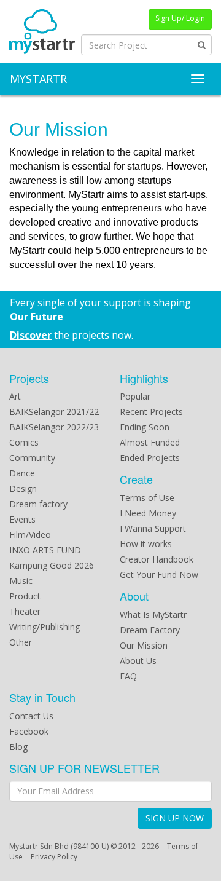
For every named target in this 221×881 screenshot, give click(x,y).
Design (23, 488)
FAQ (128, 676)
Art (15, 396)
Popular (135, 396)
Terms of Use (147, 498)
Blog (18, 747)
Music (21, 581)
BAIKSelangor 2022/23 (54, 427)
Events (22, 519)
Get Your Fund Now (159, 574)
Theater (25, 611)
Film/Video (30, 534)
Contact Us (31, 716)
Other (20, 642)
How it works (146, 544)
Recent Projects (151, 411)
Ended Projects (150, 458)
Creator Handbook (156, 559)
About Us (138, 660)
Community (32, 458)
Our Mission (144, 645)
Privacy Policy (54, 856)
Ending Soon (144, 427)
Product (25, 596)
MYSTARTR (38, 78)
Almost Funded (150, 442)
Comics (24, 442)
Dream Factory (150, 630)
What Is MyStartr (153, 614)
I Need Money (148, 513)
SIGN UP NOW (174, 818)
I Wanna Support (153, 528)
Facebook (28, 731)
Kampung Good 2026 (51, 565)
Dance (22, 473)
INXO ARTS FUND (45, 550)
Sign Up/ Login (180, 18)
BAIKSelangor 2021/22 (54, 411)
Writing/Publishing (44, 627)
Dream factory (38, 504)
